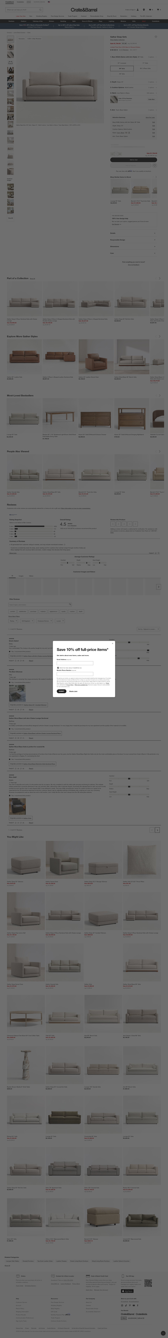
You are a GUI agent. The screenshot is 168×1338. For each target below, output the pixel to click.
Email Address (64, 659)
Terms (107, 683)
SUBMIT (61, 691)
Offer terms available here (81, 685)
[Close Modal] (112, 643)
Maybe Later (73, 691)
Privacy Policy (70, 685)
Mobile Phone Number (66, 670)
